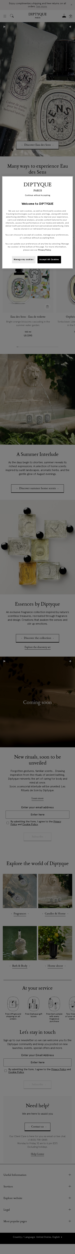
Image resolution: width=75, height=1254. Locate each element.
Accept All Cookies (49, 259)
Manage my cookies (24, 259)
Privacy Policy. (44, 250)
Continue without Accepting (37, 195)
